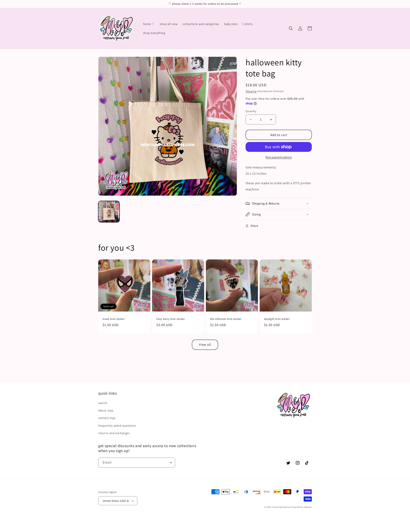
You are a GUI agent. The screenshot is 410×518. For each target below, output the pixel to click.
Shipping (251, 91)
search (102, 403)
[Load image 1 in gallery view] (109, 211)
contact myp (107, 418)
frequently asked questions (117, 425)
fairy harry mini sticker (170, 319)
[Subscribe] (170, 463)
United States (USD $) (116, 501)
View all (205, 344)
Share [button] (254, 226)
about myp (105, 410)
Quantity (251, 111)
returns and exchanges (114, 433)
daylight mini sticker (277, 319)
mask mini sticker (113, 319)
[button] (291, 28)
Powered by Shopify (301, 507)
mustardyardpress (281, 507)
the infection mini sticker (226, 319)
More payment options (279, 157)
